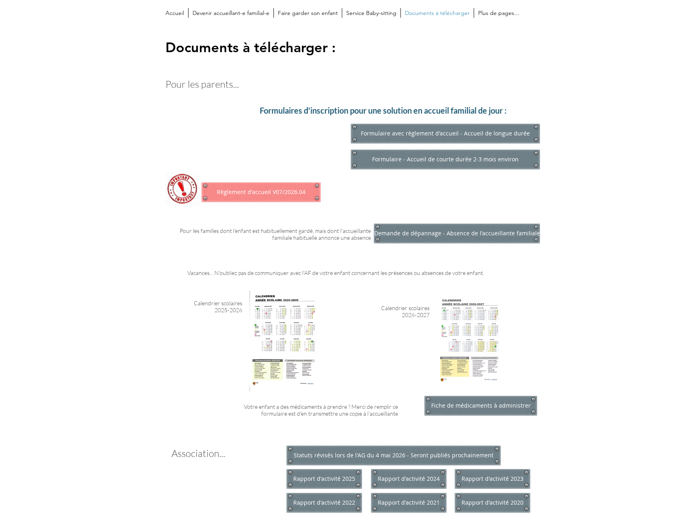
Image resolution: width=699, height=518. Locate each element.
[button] (393, 455)
